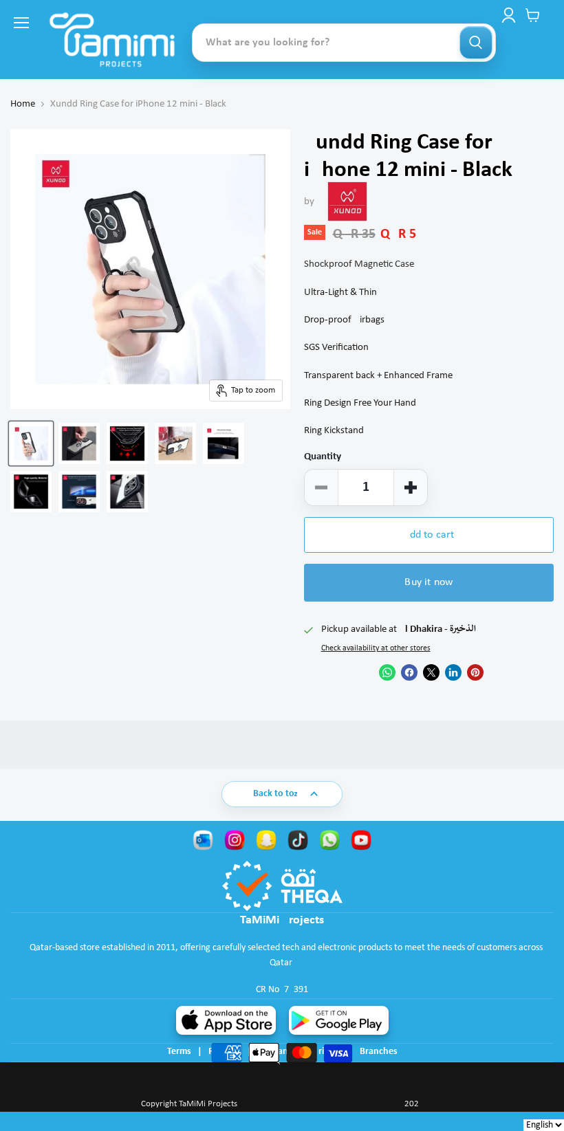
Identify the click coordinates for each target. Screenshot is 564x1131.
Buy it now (428, 582)
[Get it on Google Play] (339, 1020)
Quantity (322, 457)
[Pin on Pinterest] (475, 672)
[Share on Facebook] (409, 672)
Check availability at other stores (376, 648)
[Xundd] (347, 201)
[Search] (475, 42)
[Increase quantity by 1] (410, 487)
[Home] (112, 39)
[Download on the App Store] (226, 1020)
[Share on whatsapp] (387, 672)
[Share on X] (431, 672)
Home (22, 104)
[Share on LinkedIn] (453, 672)
